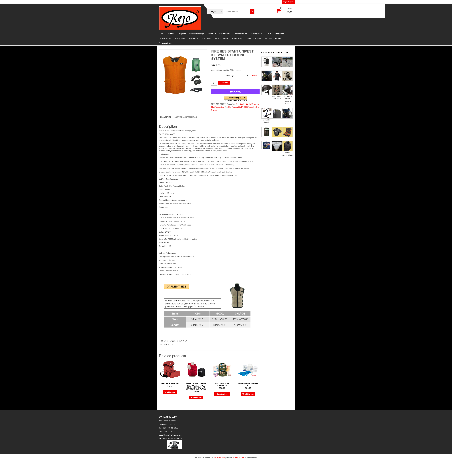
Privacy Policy (237, 38)
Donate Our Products (254, 38)
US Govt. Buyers (165, 38)
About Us (170, 33)
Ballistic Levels (224, 33)
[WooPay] (235, 91)
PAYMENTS (193, 38)
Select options (222, 394)
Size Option (216, 74)
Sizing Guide (279, 33)
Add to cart (223, 82)
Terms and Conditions (273, 38)
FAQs (269, 33)
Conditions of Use (240, 33)
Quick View (180, 362)
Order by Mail (206, 38)
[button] (235, 98)
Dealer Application (165, 43)
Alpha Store (238, 457)
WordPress (219, 457)
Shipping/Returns (256, 33)
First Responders (217, 107)
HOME (161, 33)
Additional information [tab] (185, 117)
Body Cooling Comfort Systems (247, 104)
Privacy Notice (180, 38)
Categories (182, 33)
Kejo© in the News (221, 38)
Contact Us (212, 33)
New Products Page (196, 33)
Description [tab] (165, 117)
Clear (255, 76)
